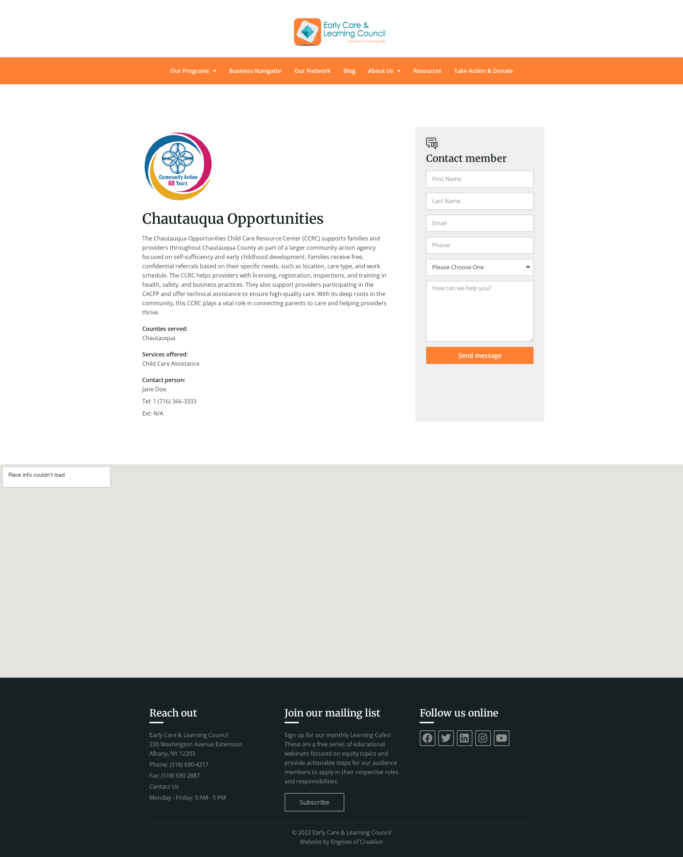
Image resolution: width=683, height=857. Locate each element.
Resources (427, 71)
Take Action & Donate (483, 71)
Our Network (312, 71)
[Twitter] (446, 738)
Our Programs (189, 71)
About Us (380, 71)
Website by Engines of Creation (341, 842)
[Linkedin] (464, 738)
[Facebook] (427, 738)
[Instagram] (483, 738)
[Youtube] (501, 738)
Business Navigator (255, 71)
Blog (349, 71)
